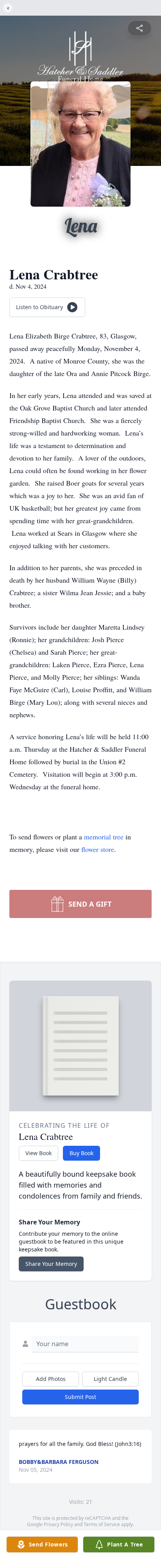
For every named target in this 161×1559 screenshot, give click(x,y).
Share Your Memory (51, 1263)
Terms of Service (102, 1524)
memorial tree (103, 836)
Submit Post (80, 1397)
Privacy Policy (58, 1524)
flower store (97, 849)
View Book (38, 1153)
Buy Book (81, 1153)
